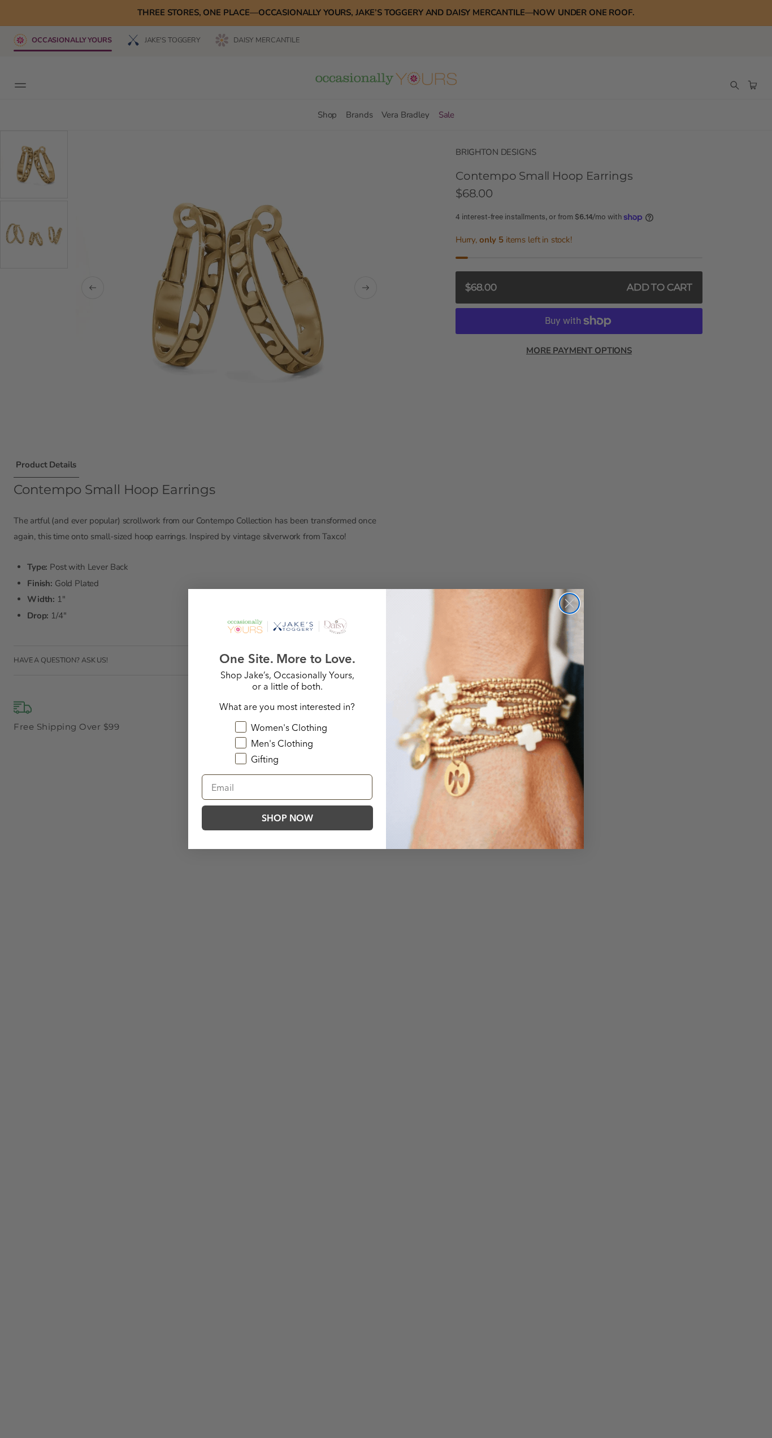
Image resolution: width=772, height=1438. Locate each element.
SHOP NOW (287, 818)
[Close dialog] (569, 603)
